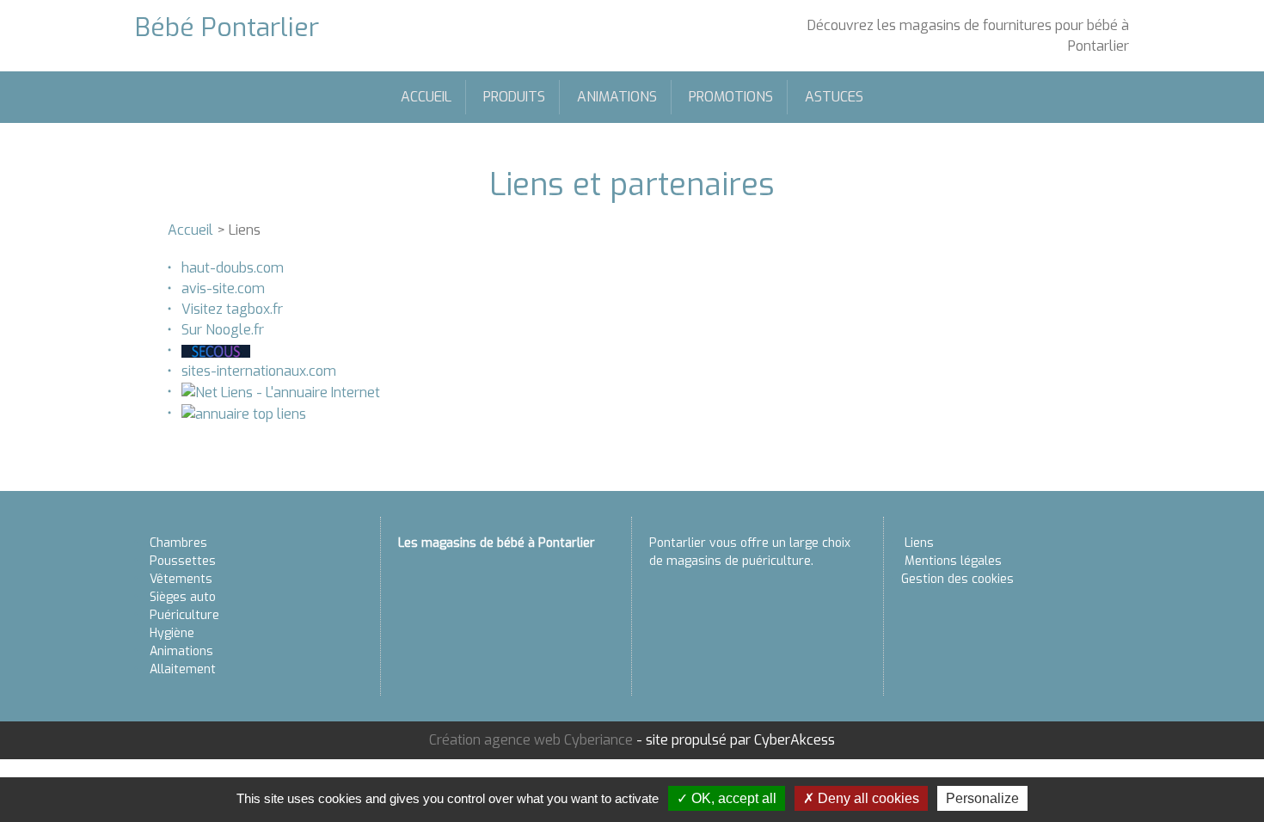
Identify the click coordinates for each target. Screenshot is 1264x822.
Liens (919, 543)
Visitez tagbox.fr (232, 309)
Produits (514, 97)
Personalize (982, 798)
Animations (617, 97)
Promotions (731, 97)
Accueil (426, 97)
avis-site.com (223, 288)
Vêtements (181, 579)
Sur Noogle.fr (222, 330)
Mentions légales (953, 561)
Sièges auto (183, 597)
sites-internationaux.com (258, 371)
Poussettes (183, 561)
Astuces (834, 97)
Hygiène (172, 633)
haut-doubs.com (232, 268)
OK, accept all (732, 798)
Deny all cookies (866, 798)
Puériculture (184, 615)
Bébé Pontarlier (227, 27)
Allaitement (183, 669)
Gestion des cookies (957, 579)
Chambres (178, 543)
